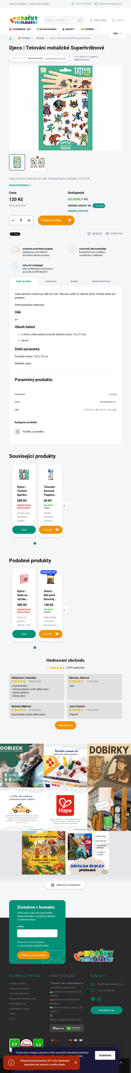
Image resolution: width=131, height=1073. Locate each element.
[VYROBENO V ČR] (51, 579)
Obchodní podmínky (19, 993)
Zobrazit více (65, 725)
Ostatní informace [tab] (101, 281)
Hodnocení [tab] (50, 281)
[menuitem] (21, 29)
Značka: (81, 60)
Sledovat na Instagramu (68, 885)
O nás (12, 1013)
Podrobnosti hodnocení (55, 58)
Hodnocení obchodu (39, 4)
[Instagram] (99, 998)
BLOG (12, 1018)
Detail (24, 529)
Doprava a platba (17, 4)
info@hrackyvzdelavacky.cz (110, 984)
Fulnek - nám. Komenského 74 (68, 983)
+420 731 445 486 (106, 990)
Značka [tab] (74, 281)
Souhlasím (105, 1055)
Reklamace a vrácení (19, 1008)
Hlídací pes (116, 233)
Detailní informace (19, 185)
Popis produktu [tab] (23, 281)
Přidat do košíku (51, 220)
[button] (34, 543)
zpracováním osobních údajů (34, 945)
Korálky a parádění (33, 431)
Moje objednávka (17, 1003)
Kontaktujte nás (106, 1010)
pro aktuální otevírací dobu (65, 1019)
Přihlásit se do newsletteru (33, 955)
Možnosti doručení (78, 211)
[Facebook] (93, 998)
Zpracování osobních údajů (22, 998)
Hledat (80, 20)
